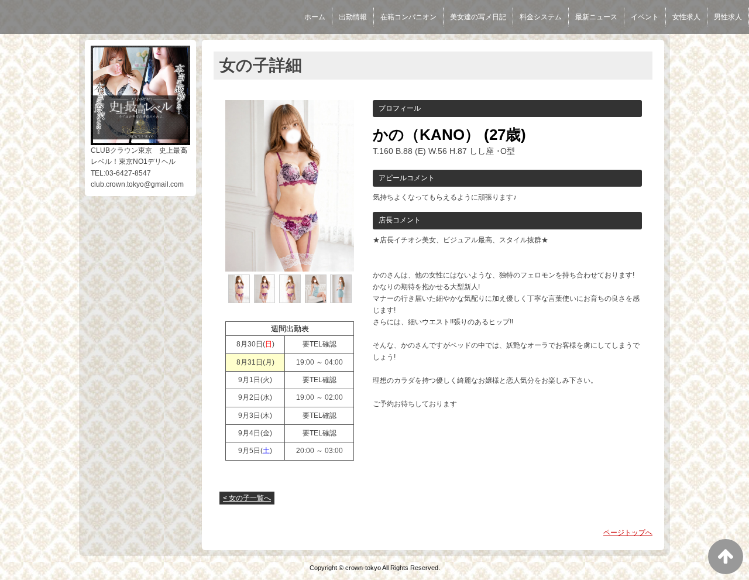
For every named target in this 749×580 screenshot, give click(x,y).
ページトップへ (627, 532)
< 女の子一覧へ (247, 498)
